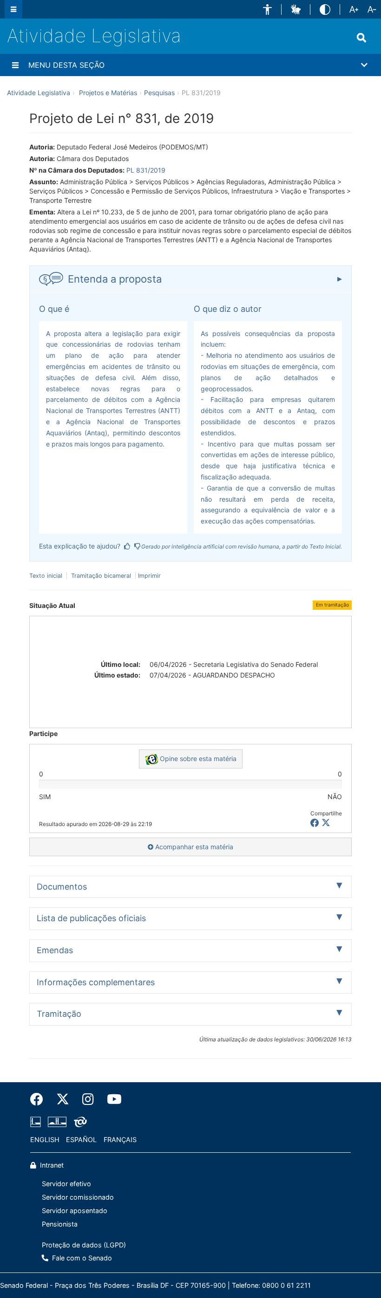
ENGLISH (44, 1139)
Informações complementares (96, 982)
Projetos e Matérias (108, 93)
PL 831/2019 (145, 170)
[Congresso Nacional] (57, 1122)
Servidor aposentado (74, 1210)
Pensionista (60, 1224)
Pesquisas (159, 93)
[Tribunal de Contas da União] (79, 1122)
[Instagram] (88, 1099)
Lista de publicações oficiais (91, 918)
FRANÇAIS (120, 1139)
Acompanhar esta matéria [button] (193, 847)
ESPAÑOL (81, 1139)
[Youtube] (111, 1099)
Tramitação (59, 1014)
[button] (267, 9)
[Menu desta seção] (15, 65)
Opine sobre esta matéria (197, 758)
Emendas (55, 950)
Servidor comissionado (78, 1197)
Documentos (62, 886)
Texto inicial (46, 575)
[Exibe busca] (361, 37)
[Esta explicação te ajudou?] (127, 546)
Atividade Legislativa (94, 35)
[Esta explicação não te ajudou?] (137, 546)
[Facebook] (40, 1099)
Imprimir (149, 575)
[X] (326, 823)
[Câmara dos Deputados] (37, 1122)
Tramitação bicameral (101, 575)
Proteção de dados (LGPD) (84, 1245)
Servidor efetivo (66, 1184)
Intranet (51, 1165)
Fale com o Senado (81, 1258)
